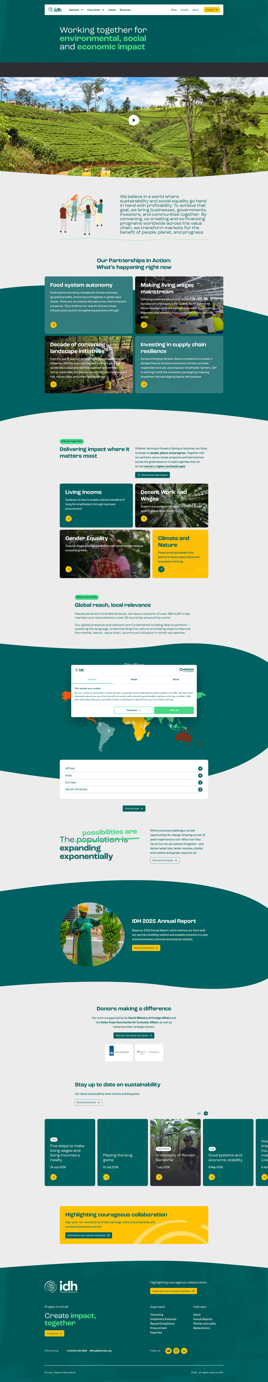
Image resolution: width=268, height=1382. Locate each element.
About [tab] (176, 679)
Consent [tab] (92, 679)
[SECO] (149, 1053)
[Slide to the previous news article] (199, 1113)
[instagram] (176, 1351)
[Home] (55, 9)
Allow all (174, 710)
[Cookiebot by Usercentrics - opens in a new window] (181, 670)
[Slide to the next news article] (206, 1113)
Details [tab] (134, 679)
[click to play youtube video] (134, 120)
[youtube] (168, 1351)
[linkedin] (184, 1351)
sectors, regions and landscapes (164, 466)
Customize (132, 710)
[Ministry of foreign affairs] (119, 1053)
